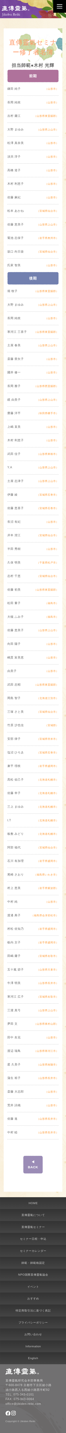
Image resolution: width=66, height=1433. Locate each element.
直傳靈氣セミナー (33, 1226)
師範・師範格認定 (33, 1262)
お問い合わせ (33, 1334)
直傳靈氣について (33, 1214)
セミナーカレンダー (33, 1250)
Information (33, 1346)
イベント (33, 1286)
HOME (33, 1203)
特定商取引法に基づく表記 (33, 1310)
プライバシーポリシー (33, 1322)
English (33, 1358)
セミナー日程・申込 (33, 1238)
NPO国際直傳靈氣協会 (33, 1274)
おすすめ (33, 1298)
